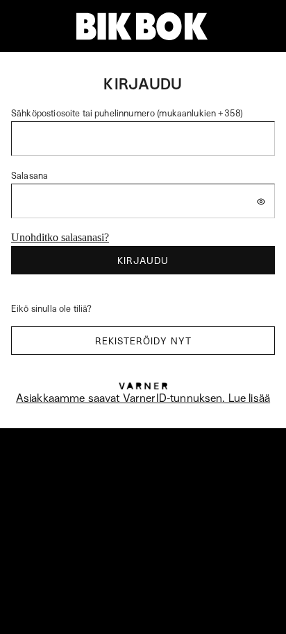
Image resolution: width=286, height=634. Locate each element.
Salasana (29, 175)
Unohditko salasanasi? (60, 237)
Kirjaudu (143, 260)
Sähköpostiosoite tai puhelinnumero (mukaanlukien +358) (127, 112)
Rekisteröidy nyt (143, 340)
